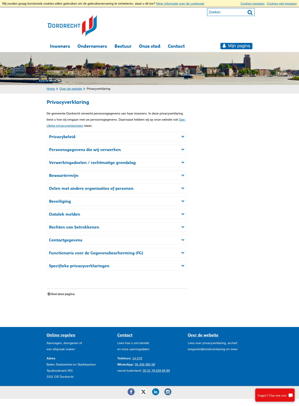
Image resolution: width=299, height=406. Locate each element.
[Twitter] (143, 391)
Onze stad (149, 46)
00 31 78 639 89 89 (156, 370)
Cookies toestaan (253, 3)
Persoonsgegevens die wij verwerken (85, 149)
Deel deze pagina (62, 294)
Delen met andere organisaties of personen (91, 188)
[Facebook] (131, 391)
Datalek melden (64, 214)
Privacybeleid (62, 136)
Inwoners (60, 46)
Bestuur (123, 46)
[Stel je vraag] (275, 395)
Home (51, 88)
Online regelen (61, 334)
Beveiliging (60, 201)
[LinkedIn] (155, 391)
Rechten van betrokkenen (74, 227)
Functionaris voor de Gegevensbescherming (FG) (96, 252)
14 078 (137, 358)
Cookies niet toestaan (282, 3)
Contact (176, 46)
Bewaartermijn (63, 175)
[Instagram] (167, 391)
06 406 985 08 (145, 364)
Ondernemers (92, 46)
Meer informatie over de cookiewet (180, 3)
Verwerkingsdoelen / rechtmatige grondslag (92, 162)
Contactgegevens (65, 239)
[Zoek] (250, 12)
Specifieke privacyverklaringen (79, 265)
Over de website (71, 88)
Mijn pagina (238, 45)
